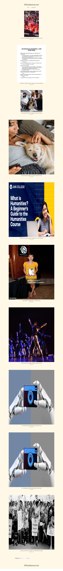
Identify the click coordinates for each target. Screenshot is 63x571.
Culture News (33, 7)
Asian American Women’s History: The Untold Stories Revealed (31, 550)
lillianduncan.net (31, 4)
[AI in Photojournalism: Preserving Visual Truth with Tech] (31, 423)
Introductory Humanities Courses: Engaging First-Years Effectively (31, 238)
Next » (28, 558)
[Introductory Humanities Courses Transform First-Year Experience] (31, 81)
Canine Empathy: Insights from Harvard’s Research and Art (31, 175)
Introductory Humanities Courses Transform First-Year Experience (31, 83)
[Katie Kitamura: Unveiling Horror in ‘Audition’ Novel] (31, 298)
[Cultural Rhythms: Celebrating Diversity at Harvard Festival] (31, 361)
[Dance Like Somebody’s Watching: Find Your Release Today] (31, 36)
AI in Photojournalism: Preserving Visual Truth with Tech (31, 425)
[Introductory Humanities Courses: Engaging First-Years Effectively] (31, 236)
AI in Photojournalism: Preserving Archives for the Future (31, 488)
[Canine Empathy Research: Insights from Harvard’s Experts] (31, 111)
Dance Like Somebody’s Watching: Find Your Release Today (31, 38)
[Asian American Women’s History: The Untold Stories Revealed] (31, 548)
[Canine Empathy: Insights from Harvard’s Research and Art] (31, 173)
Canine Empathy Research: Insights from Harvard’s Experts (31, 113)
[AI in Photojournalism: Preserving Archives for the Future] (31, 486)
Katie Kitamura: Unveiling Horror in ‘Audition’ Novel (31, 300)
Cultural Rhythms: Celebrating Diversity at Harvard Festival (31, 363)
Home (28, 7)
